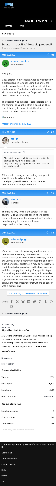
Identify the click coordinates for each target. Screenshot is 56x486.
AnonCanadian (11, 48)
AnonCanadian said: (13, 152)
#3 (52, 192)
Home (8, 25)
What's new (8, 351)
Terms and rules (9, 458)
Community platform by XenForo (28, 446)
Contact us (6, 452)
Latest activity (7, 363)
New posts (8, 33)
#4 (52, 232)
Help (3, 470)
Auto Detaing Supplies (7, 326)
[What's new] (52, 21)
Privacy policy (8, 464)
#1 (52, 54)
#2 (52, 132)
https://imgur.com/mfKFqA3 (16, 123)
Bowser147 (49, 396)
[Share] (48, 55)
